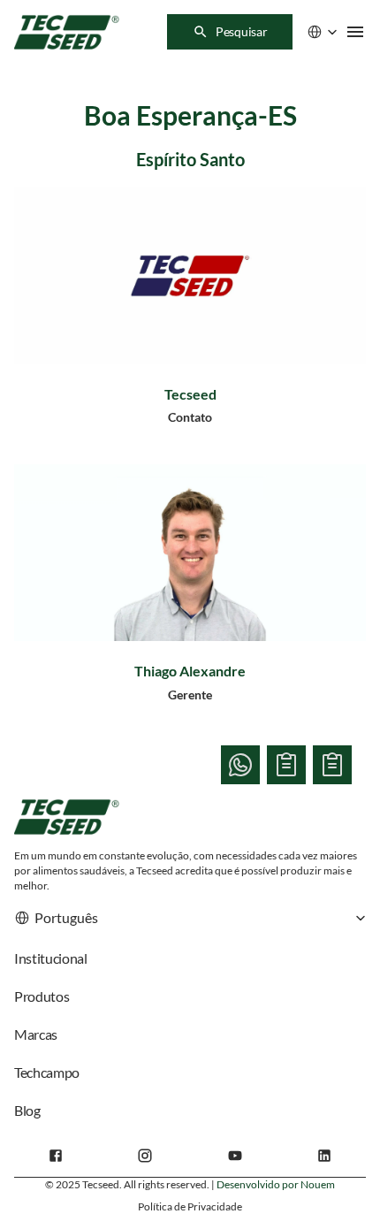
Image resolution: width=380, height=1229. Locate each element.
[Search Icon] (230, 32)
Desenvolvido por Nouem (276, 1184)
